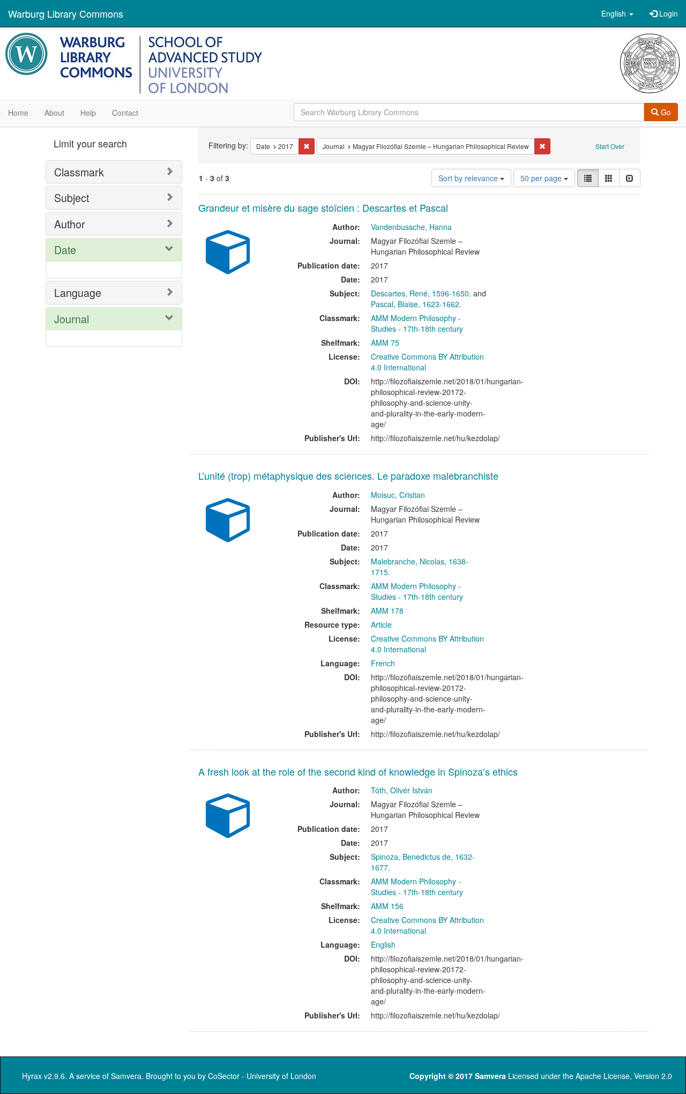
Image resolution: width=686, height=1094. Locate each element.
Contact (125, 112)
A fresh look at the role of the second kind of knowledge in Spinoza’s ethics (358, 771)
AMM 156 (387, 905)
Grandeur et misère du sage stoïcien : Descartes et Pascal (323, 207)
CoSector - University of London (262, 1075)
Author (69, 224)
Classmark (79, 172)
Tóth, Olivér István (402, 790)
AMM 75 (385, 342)
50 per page (542, 178)
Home (18, 112)
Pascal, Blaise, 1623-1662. (416, 304)
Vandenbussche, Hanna (411, 226)
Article (381, 624)
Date (65, 249)
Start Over (609, 146)
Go (665, 112)
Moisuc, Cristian (398, 494)
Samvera (126, 1075)
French (383, 663)
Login (667, 13)
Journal (71, 318)
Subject (71, 197)
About (54, 112)
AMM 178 (387, 610)
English (383, 944)
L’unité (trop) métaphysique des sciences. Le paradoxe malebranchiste (348, 475)
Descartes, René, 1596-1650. (421, 293)
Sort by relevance (469, 178)
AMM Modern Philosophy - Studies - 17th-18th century (417, 323)
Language (77, 292)
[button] (617, 13)
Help (88, 112)
